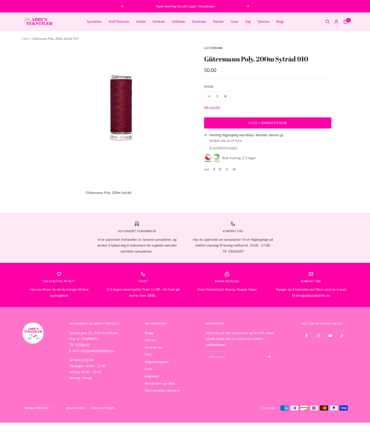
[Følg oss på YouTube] (330, 336)
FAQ (148, 354)
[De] (234, 169)
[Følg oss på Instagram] (318, 336)
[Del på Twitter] (227, 169)
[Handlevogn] (345, 22)
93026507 (82, 344)
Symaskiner (94, 21)
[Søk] (327, 22)
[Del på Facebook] (214, 169)
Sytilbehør (178, 21)
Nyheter (218, 21)
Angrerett (152, 376)
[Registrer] (269, 356)
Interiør (141, 21)
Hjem (25, 38)
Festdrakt (159, 21)
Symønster (199, 21)
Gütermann (213, 48)
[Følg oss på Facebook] (306, 336)
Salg (248, 21)
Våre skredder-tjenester (162, 390)
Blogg (279, 21)
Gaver (234, 21)
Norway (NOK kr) (36, 408)
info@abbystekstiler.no (98, 350)
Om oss (150, 340)
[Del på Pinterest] (220, 169)
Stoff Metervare (119, 21)
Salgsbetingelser (157, 362)
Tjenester (263, 21)
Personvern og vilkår (160, 383)
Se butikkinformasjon (223, 148)
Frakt (148, 369)
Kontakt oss (154, 347)
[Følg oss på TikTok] (342, 336)
